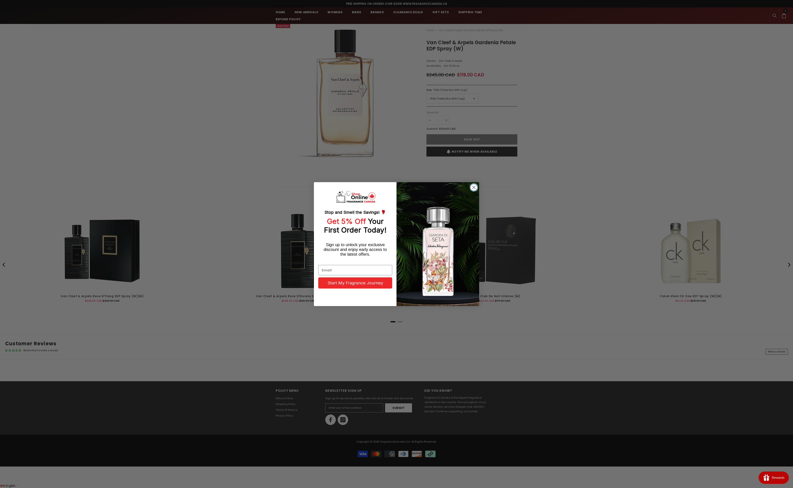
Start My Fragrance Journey (355, 282)
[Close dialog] (473, 187)
